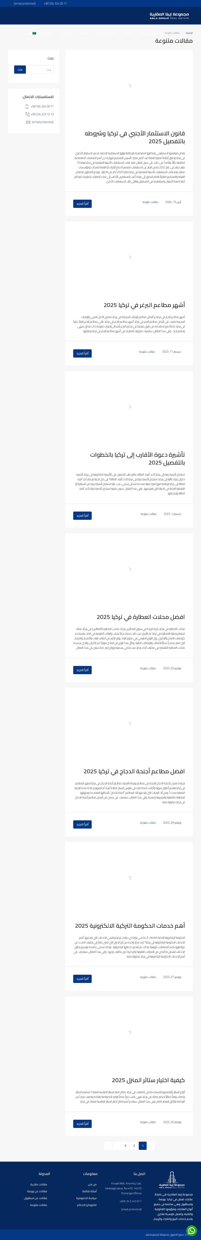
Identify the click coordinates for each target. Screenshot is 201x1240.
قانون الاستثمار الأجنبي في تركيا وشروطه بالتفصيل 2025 (135, 137)
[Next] (117, 1146)
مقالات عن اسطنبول (35, 1198)
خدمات (128, 33)
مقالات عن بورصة (37, 1191)
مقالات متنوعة (150, 202)
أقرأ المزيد (82, 204)
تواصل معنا (46, 33)
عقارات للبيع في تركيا (153, 33)
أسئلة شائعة (89, 1191)
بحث (20, 69)
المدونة (84, 33)
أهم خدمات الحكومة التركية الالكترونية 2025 (130, 925)
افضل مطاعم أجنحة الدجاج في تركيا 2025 (134, 771)
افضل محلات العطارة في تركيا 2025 (141, 616)
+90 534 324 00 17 (42, 106)
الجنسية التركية (106, 33)
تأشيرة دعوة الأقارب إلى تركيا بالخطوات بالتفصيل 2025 (137, 458)
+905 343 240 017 (131, 1201)
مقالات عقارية (38, 1184)
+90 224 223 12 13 (42, 114)
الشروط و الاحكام (87, 1204)
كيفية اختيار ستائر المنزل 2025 (148, 1079)
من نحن (66, 33)
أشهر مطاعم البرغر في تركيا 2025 (144, 304)
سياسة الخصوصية (86, 1198)
